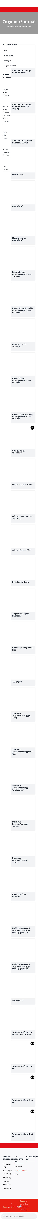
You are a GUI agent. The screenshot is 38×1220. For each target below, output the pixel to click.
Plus (5, 50)
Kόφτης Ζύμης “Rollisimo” (18, 452)
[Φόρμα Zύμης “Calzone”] (23, 470)
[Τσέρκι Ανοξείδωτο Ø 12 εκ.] (23, 1120)
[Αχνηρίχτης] (23, 668)
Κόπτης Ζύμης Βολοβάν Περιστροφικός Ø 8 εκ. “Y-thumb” (22, 310)
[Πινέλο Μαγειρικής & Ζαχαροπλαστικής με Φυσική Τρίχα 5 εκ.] (23, 950)
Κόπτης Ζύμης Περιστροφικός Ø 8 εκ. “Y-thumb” (22, 274)
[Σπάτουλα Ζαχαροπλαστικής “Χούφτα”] (23, 808)
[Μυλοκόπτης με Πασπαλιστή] (23, 224)
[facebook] (26, 1163)
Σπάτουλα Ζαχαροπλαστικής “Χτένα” (20, 860)
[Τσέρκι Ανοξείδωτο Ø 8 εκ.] (23, 1052)
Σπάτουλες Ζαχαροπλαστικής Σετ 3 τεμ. (22, 751)
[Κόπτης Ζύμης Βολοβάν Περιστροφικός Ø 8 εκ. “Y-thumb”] (23, 294)
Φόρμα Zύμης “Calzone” (22, 484)
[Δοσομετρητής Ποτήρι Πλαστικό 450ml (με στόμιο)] (23, 90)
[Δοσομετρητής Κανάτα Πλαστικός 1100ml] (23, 127)
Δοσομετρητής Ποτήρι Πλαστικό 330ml (21, 71)
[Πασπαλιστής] (23, 192)
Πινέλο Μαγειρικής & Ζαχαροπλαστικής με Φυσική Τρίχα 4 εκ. (21, 930)
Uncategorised (8, 55)
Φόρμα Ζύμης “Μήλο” (21, 550)
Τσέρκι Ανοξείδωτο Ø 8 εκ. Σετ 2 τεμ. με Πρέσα (22, 1033)
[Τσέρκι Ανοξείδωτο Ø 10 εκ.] (23, 1086)
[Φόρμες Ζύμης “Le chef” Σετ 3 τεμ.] (23, 502)
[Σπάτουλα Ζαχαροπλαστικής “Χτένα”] (23, 844)
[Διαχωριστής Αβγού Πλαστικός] (23, 600)
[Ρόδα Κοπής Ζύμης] (23, 568)
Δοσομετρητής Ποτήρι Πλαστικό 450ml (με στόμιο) (21, 106)
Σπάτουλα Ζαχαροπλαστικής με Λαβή (21, 715)
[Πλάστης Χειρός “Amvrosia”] (23, 330)
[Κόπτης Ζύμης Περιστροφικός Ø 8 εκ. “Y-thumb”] (23, 258)
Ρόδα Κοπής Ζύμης (20, 582)
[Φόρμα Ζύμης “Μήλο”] (23, 536)
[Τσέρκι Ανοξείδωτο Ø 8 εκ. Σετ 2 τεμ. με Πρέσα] (23, 1018)
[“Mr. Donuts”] (23, 986)
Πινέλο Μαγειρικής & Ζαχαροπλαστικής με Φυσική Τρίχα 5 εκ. (21, 966)
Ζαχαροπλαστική (10, 66)
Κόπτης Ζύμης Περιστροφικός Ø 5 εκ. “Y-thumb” (22, 380)
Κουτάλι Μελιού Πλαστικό (19, 895)
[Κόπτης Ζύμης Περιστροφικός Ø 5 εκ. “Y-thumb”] (23, 364)
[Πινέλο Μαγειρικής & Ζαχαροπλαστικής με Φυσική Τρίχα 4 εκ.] (23, 914)
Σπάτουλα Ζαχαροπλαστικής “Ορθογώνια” (20, 788)
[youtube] (33, 1163)
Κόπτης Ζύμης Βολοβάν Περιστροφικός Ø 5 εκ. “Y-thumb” (22, 416)
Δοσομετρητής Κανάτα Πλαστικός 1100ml (22, 142)
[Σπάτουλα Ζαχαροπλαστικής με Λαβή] (23, 699)
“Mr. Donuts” (18, 1000)
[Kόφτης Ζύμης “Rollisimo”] (23, 437)
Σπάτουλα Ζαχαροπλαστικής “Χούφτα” (20, 824)
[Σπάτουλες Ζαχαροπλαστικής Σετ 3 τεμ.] (23, 735)
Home (9, 26)
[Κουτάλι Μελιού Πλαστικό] (23, 880)
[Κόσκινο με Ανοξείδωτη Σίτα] (23, 634)
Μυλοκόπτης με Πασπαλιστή (19, 239)
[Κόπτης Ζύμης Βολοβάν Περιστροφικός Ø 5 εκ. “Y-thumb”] (23, 400)
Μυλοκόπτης (17, 174)
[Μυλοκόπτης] (23, 160)
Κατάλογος (15, 26)
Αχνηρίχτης (17, 682)
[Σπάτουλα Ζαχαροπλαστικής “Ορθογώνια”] (23, 772)
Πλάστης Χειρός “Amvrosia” (19, 345)
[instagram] (30, 1163)
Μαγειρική (7, 61)
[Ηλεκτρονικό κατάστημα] (32, 3)
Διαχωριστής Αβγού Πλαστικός (20, 615)
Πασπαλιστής (18, 206)
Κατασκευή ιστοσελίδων (24, 1202)
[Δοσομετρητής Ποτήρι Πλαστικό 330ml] (23, 56)
